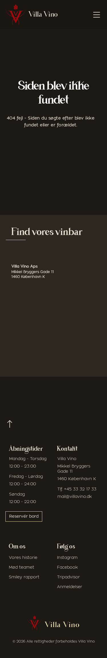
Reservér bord (24, 516)
